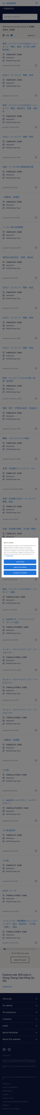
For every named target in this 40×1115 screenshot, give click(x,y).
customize (20, 561)
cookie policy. (9, 556)
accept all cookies (20, 573)
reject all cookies (20, 567)
